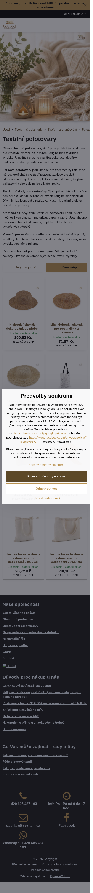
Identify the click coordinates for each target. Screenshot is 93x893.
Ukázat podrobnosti (46, 498)
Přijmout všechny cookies (46, 476)
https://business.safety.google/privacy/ (40, 433)
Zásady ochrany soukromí (46, 464)
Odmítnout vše (47, 488)
